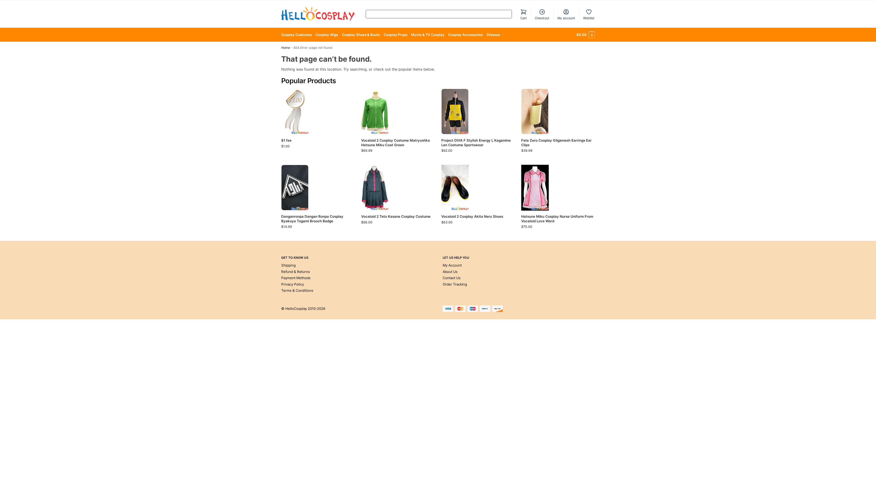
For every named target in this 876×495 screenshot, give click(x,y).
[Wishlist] (347, 95)
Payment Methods (296, 278)
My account (566, 18)
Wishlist (588, 18)
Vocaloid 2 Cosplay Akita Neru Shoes (472, 216)
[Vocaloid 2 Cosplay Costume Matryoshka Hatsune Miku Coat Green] (397, 112)
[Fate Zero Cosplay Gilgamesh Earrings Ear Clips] (558, 112)
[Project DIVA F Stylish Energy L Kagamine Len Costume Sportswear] (478, 112)
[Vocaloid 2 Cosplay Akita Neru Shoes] (478, 188)
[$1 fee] (318, 112)
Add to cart (317, 156)
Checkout (542, 18)
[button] (585, 35)
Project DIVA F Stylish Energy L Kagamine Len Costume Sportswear (476, 142)
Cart (523, 18)
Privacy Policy (292, 284)
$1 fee (286, 140)
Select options (398, 160)
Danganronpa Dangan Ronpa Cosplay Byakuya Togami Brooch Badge (312, 218)
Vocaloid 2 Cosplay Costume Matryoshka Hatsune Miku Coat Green (395, 142)
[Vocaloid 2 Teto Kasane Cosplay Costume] (397, 188)
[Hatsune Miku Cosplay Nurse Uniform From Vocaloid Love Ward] (558, 188)
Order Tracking (455, 284)
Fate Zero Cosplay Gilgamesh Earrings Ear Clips (556, 142)
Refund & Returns (295, 272)
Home (285, 48)
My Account (452, 265)
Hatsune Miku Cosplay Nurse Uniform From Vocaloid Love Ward (557, 218)
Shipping (288, 265)
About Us (450, 272)
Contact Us (452, 278)
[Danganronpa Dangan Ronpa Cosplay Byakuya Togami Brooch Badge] (318, 188)
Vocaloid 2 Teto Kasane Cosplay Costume (396, 216)
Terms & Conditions (297, 290)
